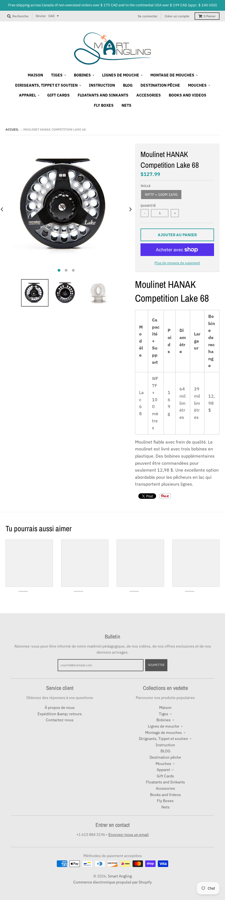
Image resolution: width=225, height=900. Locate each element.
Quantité (148, 206)
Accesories (165, 788)
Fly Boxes (165, 800)
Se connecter (148, 16)
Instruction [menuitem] (102, 85)
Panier (210, 16)
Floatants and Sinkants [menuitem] (103, 95)
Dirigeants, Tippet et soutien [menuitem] (46, 85)
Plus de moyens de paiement (177, 263)
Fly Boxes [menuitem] (104, 105)
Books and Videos (165, 794)
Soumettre (156, 665)
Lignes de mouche (163, 726)
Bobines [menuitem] (82, 75)
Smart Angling (120, 876)
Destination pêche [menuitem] (160, 85)
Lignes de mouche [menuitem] (120, 75)
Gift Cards (165, 776)
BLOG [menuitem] (128, 85)
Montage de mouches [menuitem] (172, 75)
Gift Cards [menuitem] (58, 95)
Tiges (163, 713)
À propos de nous (60, 707)
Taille (145, 186)
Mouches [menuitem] (197, 85)
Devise (41, 16)
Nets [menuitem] (126, 105)
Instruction (165, 744)
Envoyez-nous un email (128, 834)
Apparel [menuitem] (27, 95)
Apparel (163, 769)
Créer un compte (177, 16)
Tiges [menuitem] (57, 75)
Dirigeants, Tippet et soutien (163, 738)
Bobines (163, 719)
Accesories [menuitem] (148, 95)
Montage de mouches (163, 732)
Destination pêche (165, 757)
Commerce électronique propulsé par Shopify (112, 882)
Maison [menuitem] (35, 75)
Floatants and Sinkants (165, 782)
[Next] (130, 209)
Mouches (163, 763)
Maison (165, 707)
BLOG (165, 750)
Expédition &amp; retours (60, 713)
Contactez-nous (60, 719)
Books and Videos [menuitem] (187, 95)
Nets (165, 807)
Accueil (12, 129)
